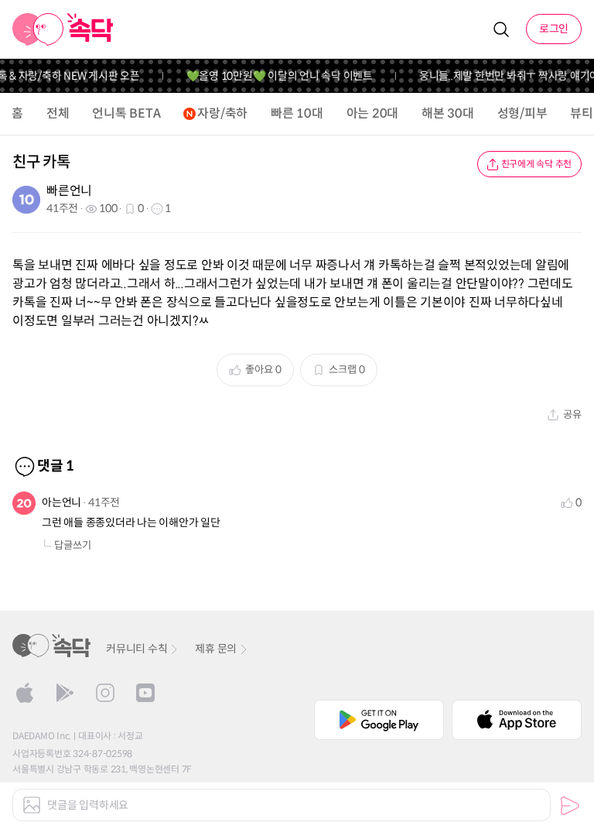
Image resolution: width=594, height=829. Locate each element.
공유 (572, 414)
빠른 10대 (297, 113)
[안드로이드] (65, 692)
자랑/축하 (222, 113)
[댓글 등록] (570, 805)
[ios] (24, 692)
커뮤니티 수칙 (136, 649)
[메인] (63, 29)
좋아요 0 (263, 369)
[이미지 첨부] (31, 805)
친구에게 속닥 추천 (536, 164)
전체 (58, 113)
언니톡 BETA (126, 113)
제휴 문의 (216, 649)
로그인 (553, 29)
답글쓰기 (72, 545)
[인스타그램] (105, 692)
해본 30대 (448, 113)
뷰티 (581, 113)
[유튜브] (145, 692)
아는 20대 (372, 113)
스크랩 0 (347, 369)
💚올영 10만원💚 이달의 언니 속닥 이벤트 (275, 76)
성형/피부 (522, 113)
